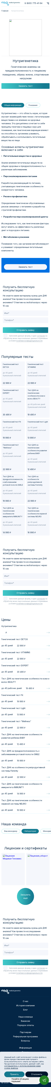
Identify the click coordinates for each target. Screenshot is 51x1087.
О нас (25, 1001)
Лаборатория (30, 831)
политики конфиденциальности (29, 341)
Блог (25, 1009)
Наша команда (25, 1017)
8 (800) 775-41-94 (33, 3)
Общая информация (12, 105)
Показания (32, 105)
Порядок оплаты (25, 1025)
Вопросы (25, 1041)
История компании (25, 1005)
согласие (41, 336)
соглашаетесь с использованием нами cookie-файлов (22, 1067)
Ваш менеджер (10, 831)
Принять (14, 1074)
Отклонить (36, 1074)
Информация (25, 1048)
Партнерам (25, 1032)
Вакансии (25, 1021)
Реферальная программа (25, 1036)
